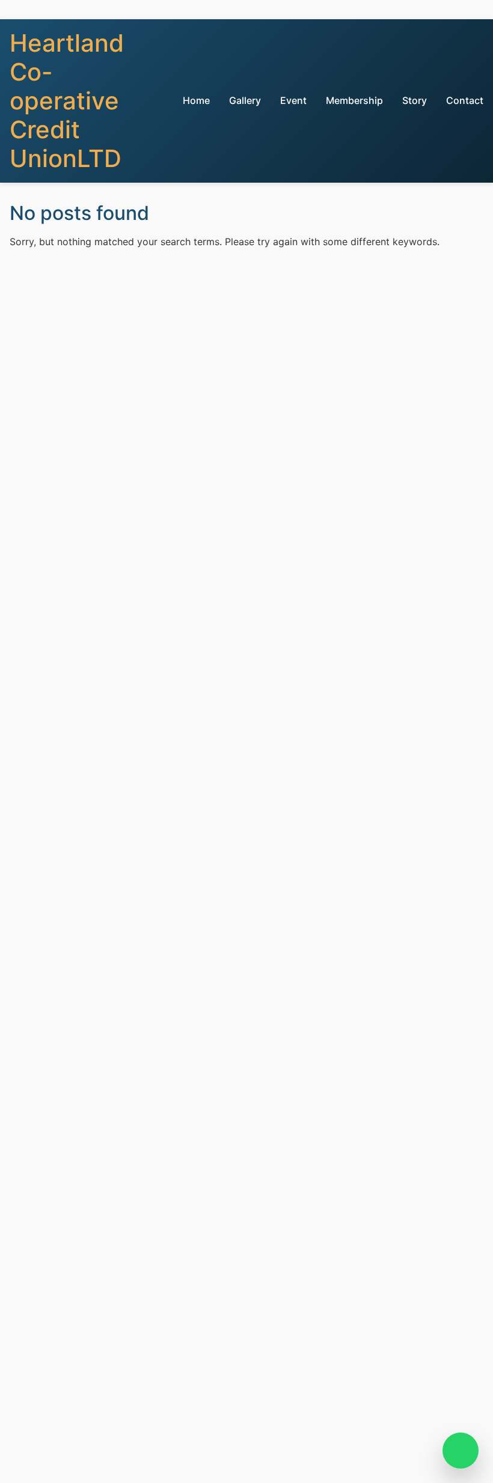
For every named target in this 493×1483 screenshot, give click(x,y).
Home (196, 100)
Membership (354, 100)
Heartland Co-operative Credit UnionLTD (67, 100)
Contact (464, 100)
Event (293, 100)
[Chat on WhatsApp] (460, 1451)
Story (414, 100)
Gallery (245, 100)
